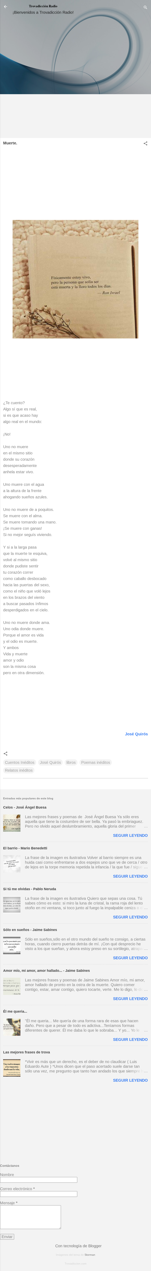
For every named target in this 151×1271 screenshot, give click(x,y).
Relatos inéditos (19, 770)
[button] (145, 144)
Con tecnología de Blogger (78, 1246)
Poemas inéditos (95, 762)
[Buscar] (145, 8)
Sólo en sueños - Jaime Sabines (30, 930)
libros (71, 762)
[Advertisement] (75, 78)
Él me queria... (15, 1011)
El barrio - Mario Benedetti (25, 848)
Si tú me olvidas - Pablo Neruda (29, 889)
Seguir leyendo (130, 835)
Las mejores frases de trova (26, 1052)
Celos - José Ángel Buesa (24, 807)
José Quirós (136, 734)
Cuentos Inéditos (19, 762)
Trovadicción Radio (43, 6)
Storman (90, 1254)
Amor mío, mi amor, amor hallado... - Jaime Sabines (46, 971)
